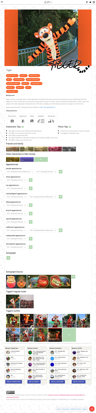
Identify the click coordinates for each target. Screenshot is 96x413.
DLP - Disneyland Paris (47, 107)
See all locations (57, 381)
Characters (66, 409)
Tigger (85, 409)
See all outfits (78, 381)
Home (59, 409)
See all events (34, 381)
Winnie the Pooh (76, 409)
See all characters (13, 381)
